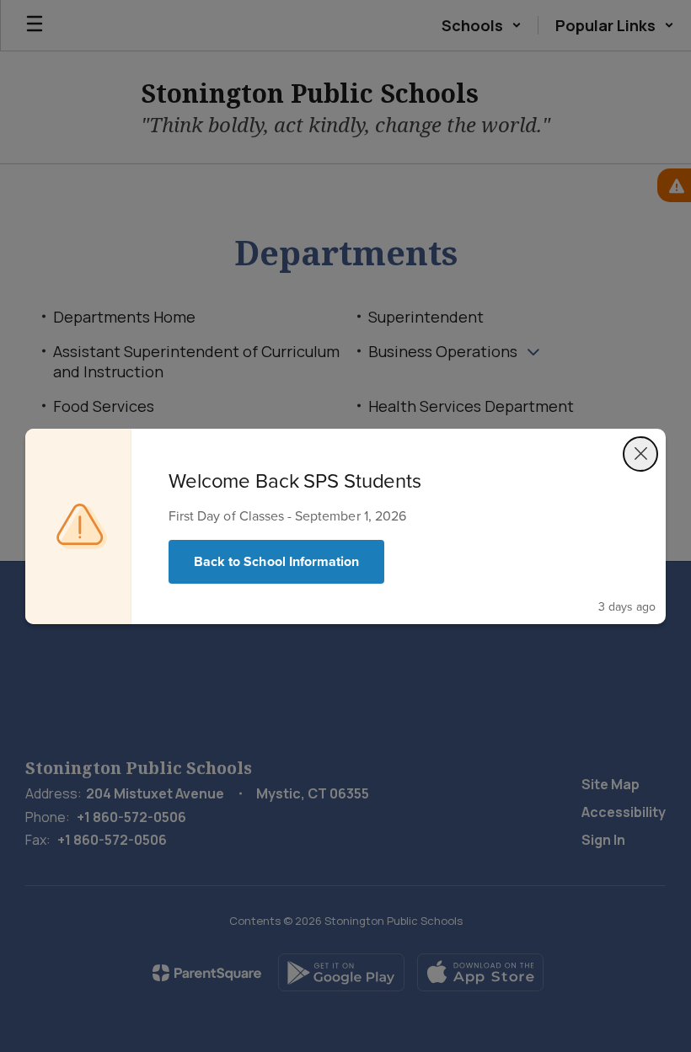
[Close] (640, 454)
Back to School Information (276, 561)
